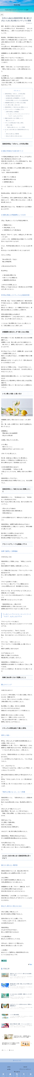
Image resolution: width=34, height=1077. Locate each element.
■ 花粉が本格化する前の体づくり (14, 96)
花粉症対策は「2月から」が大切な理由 (15, 93)
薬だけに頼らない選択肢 (12, 133)
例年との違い (9, 125)
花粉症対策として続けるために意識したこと (16, 107)
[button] (30, 543)
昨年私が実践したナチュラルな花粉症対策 (17, 100)
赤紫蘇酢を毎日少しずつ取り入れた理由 (15, 102)
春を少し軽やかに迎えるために (14, 136)
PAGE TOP (17, 1060)
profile (8, 1069)
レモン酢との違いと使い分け (12, 105)
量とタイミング (10, 120)
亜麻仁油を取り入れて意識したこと (14, 118)
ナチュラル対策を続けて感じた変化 (14, 122)
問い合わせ (17, 1071)
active (8, 1066)
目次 (15, 90)
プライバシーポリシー (25, 1069)
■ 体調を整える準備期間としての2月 (15, 98)
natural (4, 960)
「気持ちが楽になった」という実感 (15, 127)
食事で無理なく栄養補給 (12, 111)
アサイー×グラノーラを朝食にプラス (14, 109)
